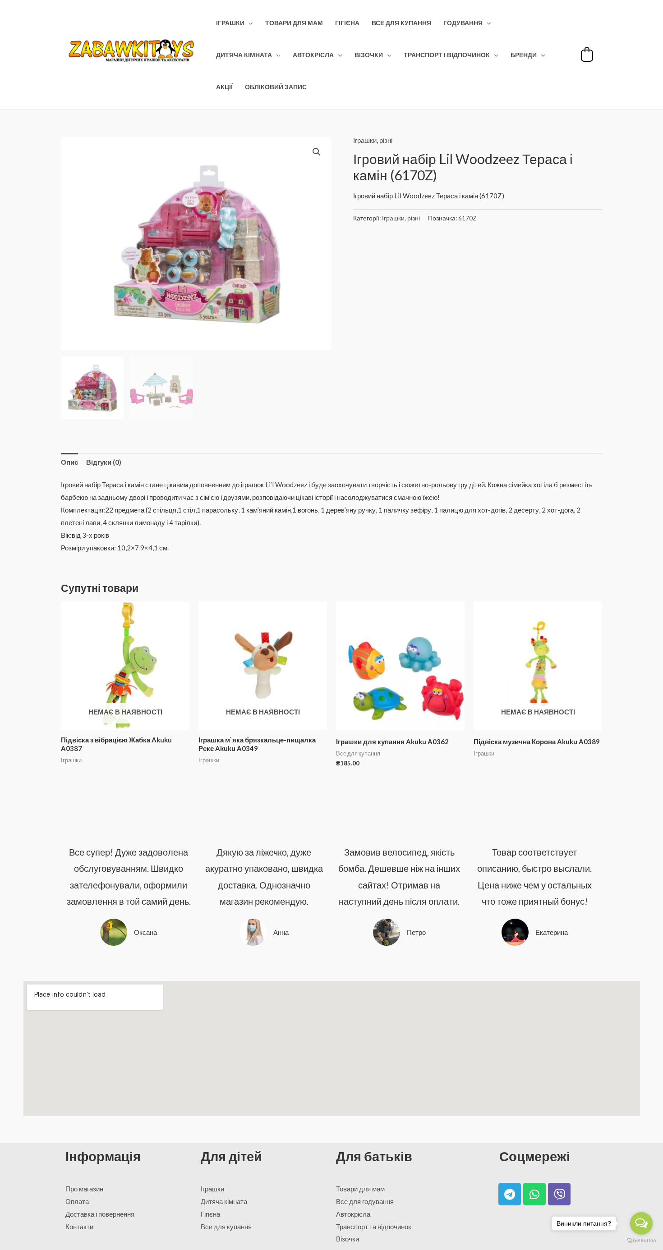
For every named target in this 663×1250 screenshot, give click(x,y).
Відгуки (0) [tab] (103, 462)
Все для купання (401, 23)
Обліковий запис (276, 87)
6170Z (467, 218)
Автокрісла (313, 55)
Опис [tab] (69, 462)
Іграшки (230, 23)
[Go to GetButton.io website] (641, 1241)
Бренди (524, 55)
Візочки (369, 55)
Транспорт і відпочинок (447, 55)
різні (385, 140)
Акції (224, 87)
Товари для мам (294, 23)
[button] (316, 152)
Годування (463, 23)
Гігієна (347, 23)
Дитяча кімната (244, 55)
